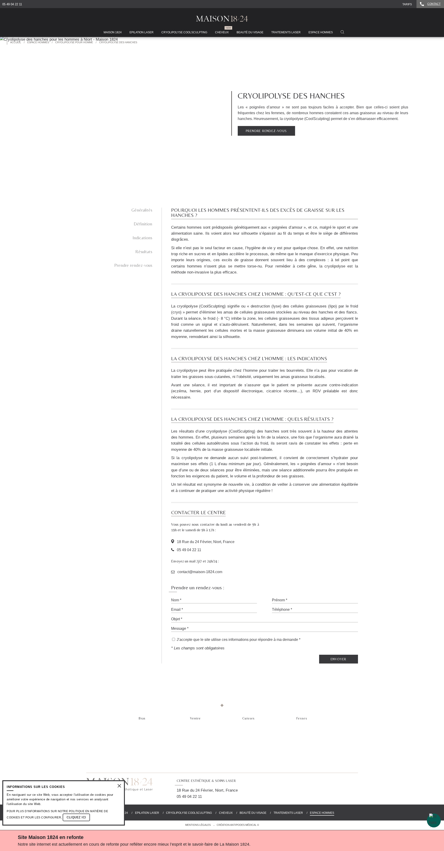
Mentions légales (198, 824)
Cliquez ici (76, 817)
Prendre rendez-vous (133, 265)
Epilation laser (147, 812)
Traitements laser (288, 812)
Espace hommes (322, 812)
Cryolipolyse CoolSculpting (189, 812)
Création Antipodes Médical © (238, 824)
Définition (143, 223)
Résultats (143, 251)
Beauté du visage (253, 812)
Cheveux (226, 812)
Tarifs (407, 4)
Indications (142, 237)
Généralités (141, 209)
